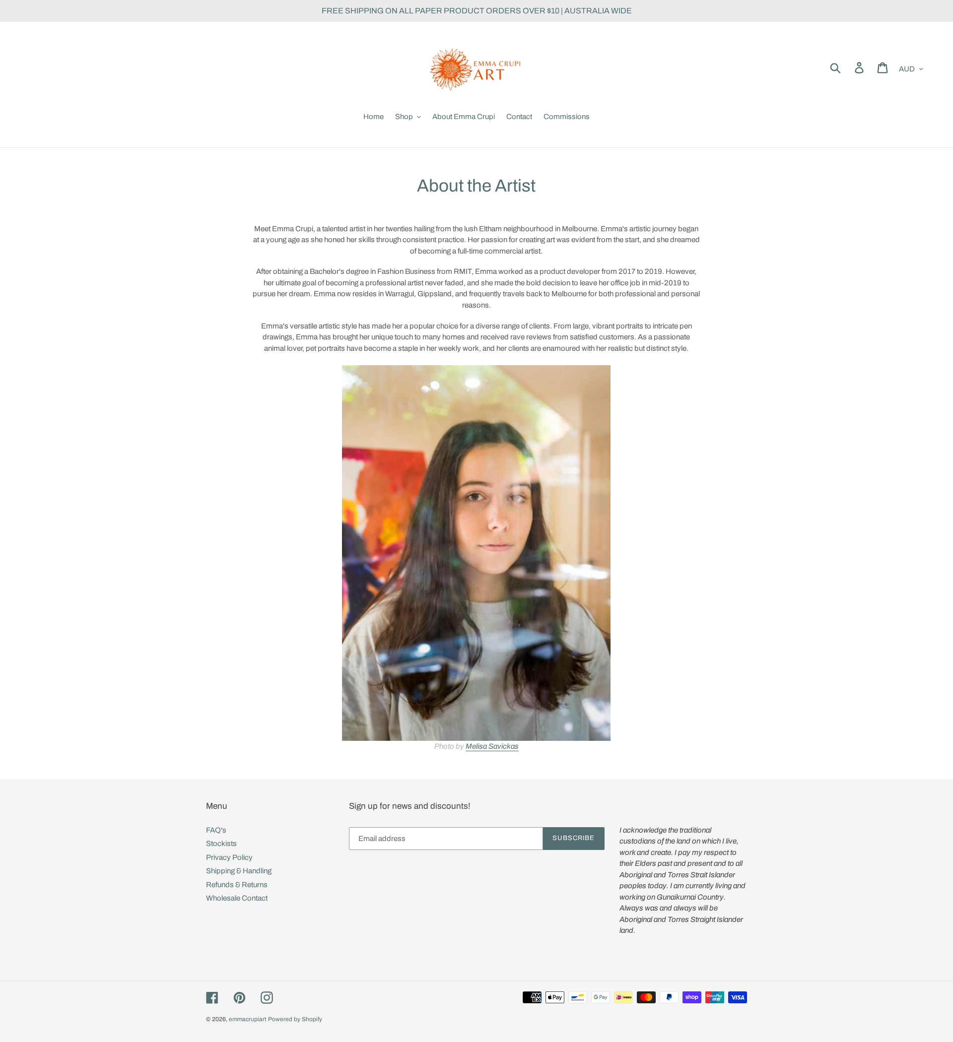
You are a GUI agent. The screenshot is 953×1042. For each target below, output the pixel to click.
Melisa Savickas (492, 746)
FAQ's (216, 830)
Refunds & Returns (237, 885)
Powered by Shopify (295, 1019)
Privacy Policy (229, 857)
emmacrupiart (248, 1019)
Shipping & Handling (239, 871)
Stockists (221, 843)
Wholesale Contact (237, 898)
